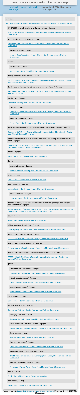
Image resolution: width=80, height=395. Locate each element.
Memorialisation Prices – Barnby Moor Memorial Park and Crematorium (35, 292)
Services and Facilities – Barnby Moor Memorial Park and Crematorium (33, 310)
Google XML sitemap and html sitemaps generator (35, 391)
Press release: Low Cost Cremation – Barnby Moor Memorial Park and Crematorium (38, 248)
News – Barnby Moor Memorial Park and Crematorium (27, 220)
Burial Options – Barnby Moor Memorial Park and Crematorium (32, 338)
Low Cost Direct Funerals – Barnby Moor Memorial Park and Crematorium (36, 347)
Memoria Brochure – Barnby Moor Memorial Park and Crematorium (34, 171)
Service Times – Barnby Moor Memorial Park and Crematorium (30, 301)
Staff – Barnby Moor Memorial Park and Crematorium (27, 376)
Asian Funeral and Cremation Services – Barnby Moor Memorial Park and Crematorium (41, 328)
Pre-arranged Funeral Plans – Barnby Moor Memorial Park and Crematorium (37, 367)
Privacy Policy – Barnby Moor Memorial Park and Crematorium (32, 123)
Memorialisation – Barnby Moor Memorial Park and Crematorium (31, 189)
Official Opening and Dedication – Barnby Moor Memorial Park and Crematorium (37, 230)
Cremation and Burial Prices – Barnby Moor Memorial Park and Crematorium (37, 273)
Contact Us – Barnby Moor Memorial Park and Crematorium (29, 103)
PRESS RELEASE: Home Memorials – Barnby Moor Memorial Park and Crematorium (38, 239)
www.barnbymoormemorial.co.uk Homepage (23, 8)
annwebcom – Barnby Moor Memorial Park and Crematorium (32, 71)
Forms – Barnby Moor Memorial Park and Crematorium (27, 156)
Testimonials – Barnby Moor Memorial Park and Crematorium (30, 385)
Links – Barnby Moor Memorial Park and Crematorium (27, 180)
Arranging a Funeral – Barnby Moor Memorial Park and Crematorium (34, 319)
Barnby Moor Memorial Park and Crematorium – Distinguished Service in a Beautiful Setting (39, 23)
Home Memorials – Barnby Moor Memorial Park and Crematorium (33, 198)
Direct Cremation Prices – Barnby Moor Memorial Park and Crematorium (36, 283)
